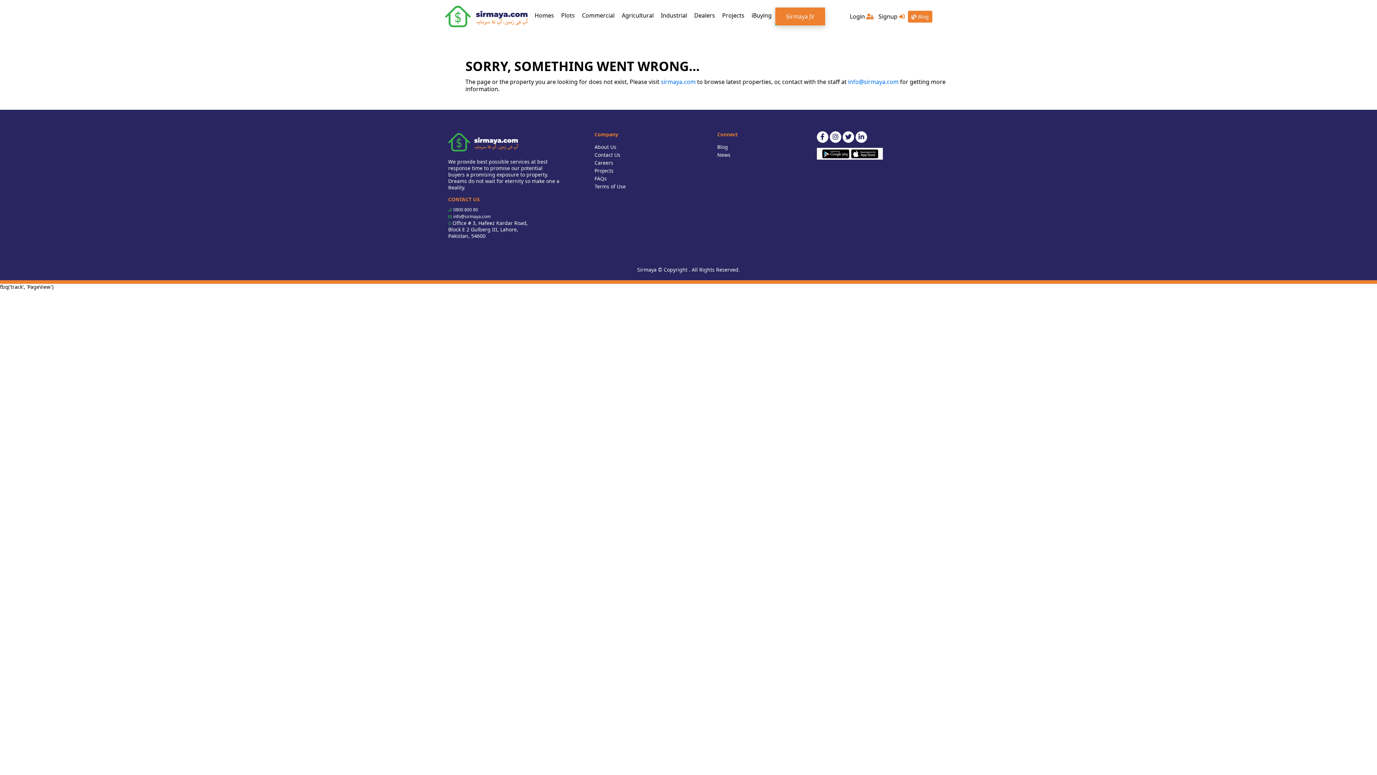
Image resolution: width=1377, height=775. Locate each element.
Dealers (704, 15)
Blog (923, 16)
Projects (733, 15)
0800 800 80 (465, 210)
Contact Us (607, 154)
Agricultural (638, 15)
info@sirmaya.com (873, 82)
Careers (604, 162)
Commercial (598, 15)
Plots (568, 15)
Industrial (674, 15)
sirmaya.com (678, 82)
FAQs (601, 178)
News (723, 154)
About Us (605, 147)
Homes (546, 15)
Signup (889, 16)
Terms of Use (610, 186)
